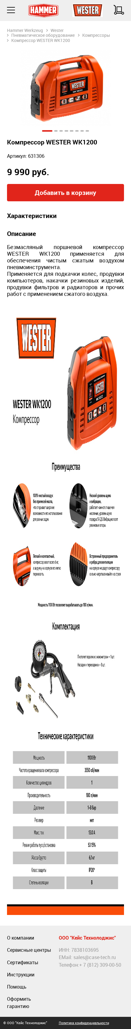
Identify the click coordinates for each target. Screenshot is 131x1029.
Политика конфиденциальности (84, 1022)
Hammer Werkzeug (25, 30)
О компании (20, 937)
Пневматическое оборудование (43, 35)
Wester (57, 30)
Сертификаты (22, 962)
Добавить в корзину (65, 192)
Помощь (17, 986)
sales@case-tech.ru (94, 957)
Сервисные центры (29, 950)
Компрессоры (96, 35)
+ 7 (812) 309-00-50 (100, 964)
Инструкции (20, 974)
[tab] (47, 131)
